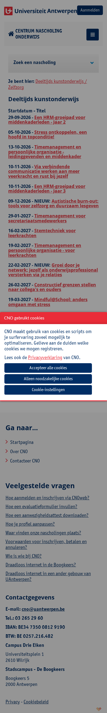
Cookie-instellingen (48, 389)
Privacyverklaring (45, 357)
